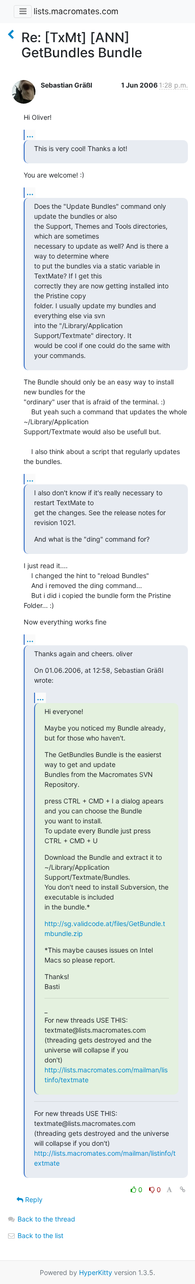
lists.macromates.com (76, 11)
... (30, 134)
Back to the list (39, 1235)
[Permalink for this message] (182, 1189)
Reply (33, 1199)
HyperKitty (95, 1272)
